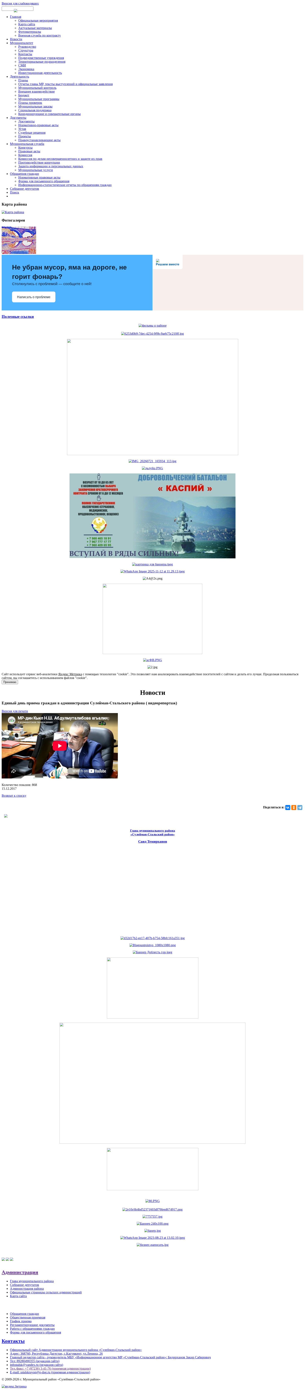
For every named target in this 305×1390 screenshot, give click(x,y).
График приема (21, 1321)
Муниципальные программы (38, 99)
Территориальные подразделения (41, 61)
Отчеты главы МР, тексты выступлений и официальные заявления (65, 84)
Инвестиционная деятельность (40, 73)
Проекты (24, 136)
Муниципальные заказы (35, 106)
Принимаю (9, 682)
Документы (18, 117)
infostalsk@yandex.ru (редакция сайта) (36, 1365)
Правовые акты (29, 151)
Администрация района (27, 1288)
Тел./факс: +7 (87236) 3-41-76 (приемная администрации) (50, 1368)
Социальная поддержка (34, 110)
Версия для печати (15, 711)
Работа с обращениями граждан (32, 1328)
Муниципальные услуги (35, 170)
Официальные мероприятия (38, 20)
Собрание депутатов (24, 188)
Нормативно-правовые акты (38, 125)
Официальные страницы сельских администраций (46, 1292)
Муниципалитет (21, 43)
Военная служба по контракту (39, 35)
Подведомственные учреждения (41, 58)
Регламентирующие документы (32, 1325)
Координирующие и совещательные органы (49, 114)
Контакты (25, 54)
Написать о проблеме (33, 297)
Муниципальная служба (27, 144)
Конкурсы (25, 147)
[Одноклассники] (293, 807)
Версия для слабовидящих (20, 3)
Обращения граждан (24, 173)
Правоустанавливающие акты (39, 140)
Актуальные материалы (35, 28)
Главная (15, 16)
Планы (23, 80)
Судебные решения (31, 132)
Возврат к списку (14, 795)
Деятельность (19, 76)
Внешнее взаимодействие (36, 91)
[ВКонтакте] (287, 807)
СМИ (22, 65)
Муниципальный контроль (37, 87)
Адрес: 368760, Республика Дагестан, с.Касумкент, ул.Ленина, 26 (56, 1353)
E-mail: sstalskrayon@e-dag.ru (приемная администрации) (50, 1372)
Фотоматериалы (29, 31)
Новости (16, 39)
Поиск (14, 192)
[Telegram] (299, 807)
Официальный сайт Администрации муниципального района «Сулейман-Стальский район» (76, 1350)
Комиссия (25, 155)
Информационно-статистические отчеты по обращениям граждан (65, 185)
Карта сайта (26, 24)
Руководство (27, 46)
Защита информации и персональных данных (50, 166)
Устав (22, 129)
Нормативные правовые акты (39, 177)
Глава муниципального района (32, 1281)
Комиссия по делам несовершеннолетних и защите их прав (60, 159)
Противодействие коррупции (39, 162)
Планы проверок (30, 102)
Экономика (26, 69)
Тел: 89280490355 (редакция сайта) (34, 1361)
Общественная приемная (27, 1317)
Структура (25, 50)
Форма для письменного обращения (43, 181)
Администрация (20, 1272)
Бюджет (23, 95)
